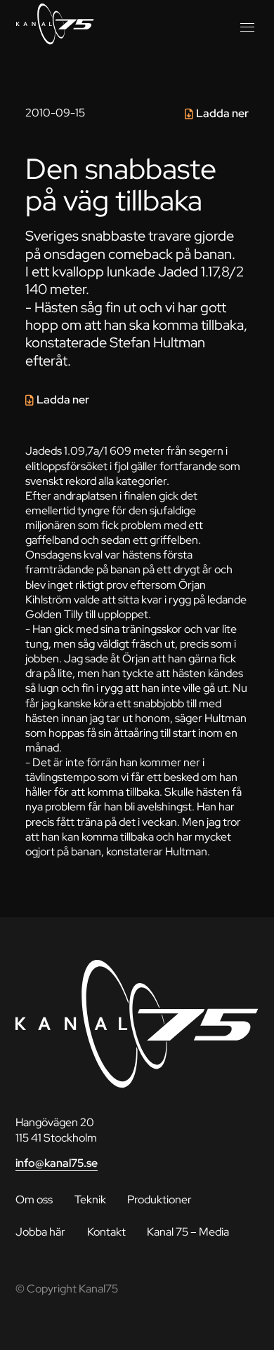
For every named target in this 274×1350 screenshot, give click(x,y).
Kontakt (106, 1231)
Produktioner (159, 1199)
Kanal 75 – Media (188, 1231)
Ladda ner (222, 113)
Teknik (90, 1199)
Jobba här (40, 1231)
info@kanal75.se (56, 1162)
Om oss (34, 1199)
